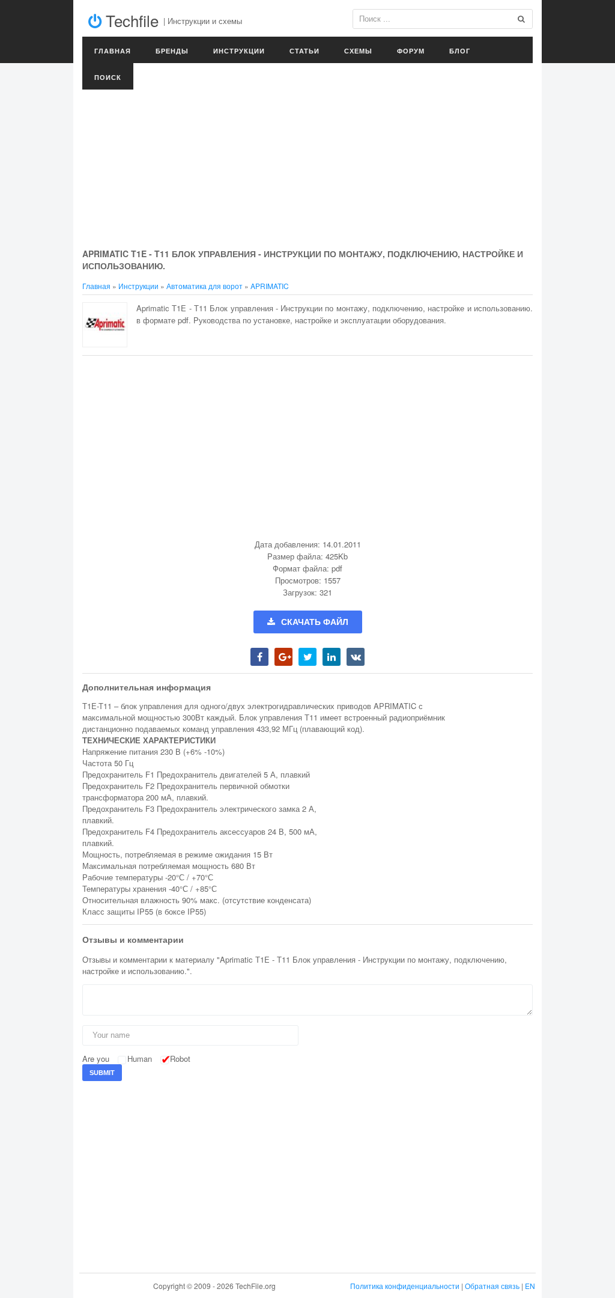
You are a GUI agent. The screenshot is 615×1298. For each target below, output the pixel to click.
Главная (112, 50)
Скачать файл (314, 622)
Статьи (304, 50)
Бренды (172, 50)
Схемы (358, 50)
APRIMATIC (269, 286)
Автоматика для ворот (204, 286)
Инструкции (239, 50)
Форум (411, 50)
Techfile (130, 20)
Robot (180, 1058)
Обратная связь (492, 1286)
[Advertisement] (307, 156)
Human (139, 1058)
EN (530, 1286)
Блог (459, 50)
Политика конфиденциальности (404, 1286)
